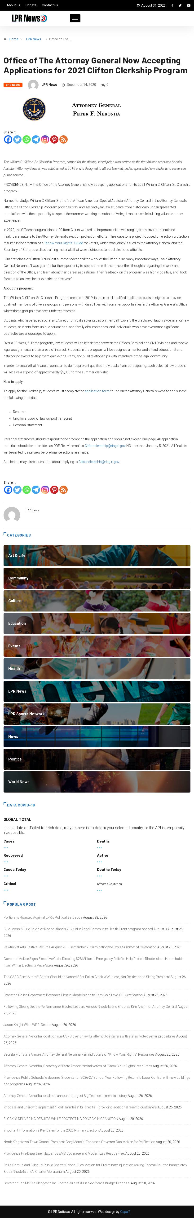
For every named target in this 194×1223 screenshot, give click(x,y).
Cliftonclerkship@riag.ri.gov (105, 446)
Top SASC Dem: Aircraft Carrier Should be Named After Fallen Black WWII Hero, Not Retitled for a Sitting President (87, 977)
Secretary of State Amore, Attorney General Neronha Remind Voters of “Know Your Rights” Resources (79, 1054)
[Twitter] (180, 5)
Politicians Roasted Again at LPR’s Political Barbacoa (43, 917)
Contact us (50, 5)
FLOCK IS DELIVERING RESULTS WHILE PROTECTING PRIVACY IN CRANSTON (61, 1119)
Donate (31, 5)
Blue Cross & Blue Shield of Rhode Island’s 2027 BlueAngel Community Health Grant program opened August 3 (85, 929)
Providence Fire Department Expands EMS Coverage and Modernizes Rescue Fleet (64, 1153)
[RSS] (63, 139)
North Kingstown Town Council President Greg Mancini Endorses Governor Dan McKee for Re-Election (79, 1142)
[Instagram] (45, 139)
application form (97, 391)
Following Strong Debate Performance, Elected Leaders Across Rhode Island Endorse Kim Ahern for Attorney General (90, 1006)
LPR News (33, 39)
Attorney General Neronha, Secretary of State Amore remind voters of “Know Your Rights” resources (78, 1066)
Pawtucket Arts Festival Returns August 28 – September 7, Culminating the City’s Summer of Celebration (80, 947)
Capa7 (124, 1212)
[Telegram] (36, 139)
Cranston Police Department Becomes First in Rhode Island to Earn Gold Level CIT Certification (73, 995)
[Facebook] (172, 5)
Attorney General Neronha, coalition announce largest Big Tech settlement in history (65, 1096)
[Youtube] (188, 5)
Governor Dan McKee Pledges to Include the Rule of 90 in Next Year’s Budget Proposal (67, 1183)
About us (13, 5)
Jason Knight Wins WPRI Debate (27, 1025)
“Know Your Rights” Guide (63, 243)
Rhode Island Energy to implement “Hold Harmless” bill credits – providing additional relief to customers (80, 1107)
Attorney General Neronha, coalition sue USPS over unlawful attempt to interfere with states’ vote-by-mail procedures (90, 1036)
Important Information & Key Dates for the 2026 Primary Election (51, 1130)
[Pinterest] (54, 139)
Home (13, 39)
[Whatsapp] (26, 139)
